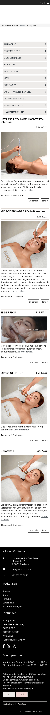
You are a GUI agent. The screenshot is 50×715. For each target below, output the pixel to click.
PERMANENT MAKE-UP (15, 98)
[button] (43, 2)
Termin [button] (45, 201)
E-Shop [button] (9, 694)
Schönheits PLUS (13, 105)
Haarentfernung (14, 112)
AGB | (35, 711)
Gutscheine (8, 602)
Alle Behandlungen (12, 606)
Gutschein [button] (33, 201)
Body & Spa (10, 85)
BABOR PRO (10, 64)
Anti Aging (10, 44)
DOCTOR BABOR (12, 58)
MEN (6, 78)
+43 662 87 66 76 (20, 575)
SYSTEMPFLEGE (12, 51)
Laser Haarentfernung (17, 92)
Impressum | (28, 711)
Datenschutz (42, 711)
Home (22, 25)
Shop (5, 595)
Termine (7, 599)
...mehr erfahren (27, 190)
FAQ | (21, 711)
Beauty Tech (11, 71)
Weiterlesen (24, 149)
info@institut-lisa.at (21, 569)
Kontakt (7, 591)
